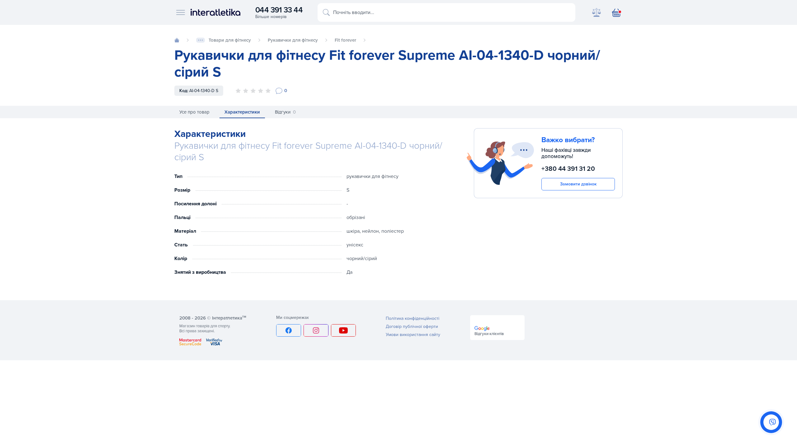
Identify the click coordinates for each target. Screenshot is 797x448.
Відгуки (285, 112)
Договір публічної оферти (412, 326)
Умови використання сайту (413, 334)
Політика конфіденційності (412, 318)
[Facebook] (288, 330)
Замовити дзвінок (578, 184)
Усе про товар (194, 112)
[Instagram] (316, 330)
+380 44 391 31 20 (568, 169)
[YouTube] (343, 330)
